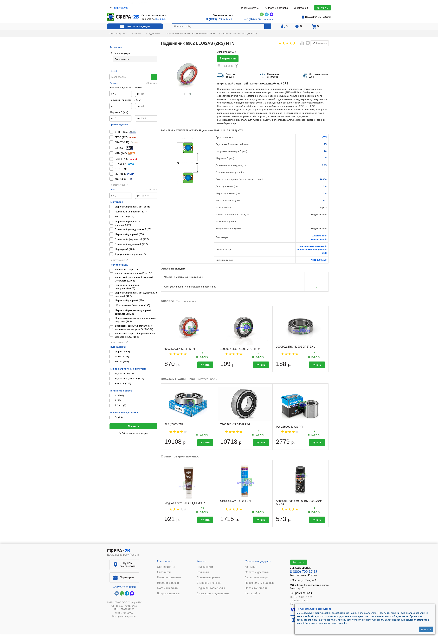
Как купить (251, 567)
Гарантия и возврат (257, 577)
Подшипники (205, 567)
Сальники (203, 572)
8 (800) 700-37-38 (220, 19)
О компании (301, 7)
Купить (205, 364)
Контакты (322, 7)
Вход (308, 16)
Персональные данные (259, 582)
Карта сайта (252, 593)
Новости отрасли (168, 582)
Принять (426, 629)
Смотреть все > (186, 301)
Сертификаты (166, 567)
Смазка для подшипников (213, 593)
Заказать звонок (223, 15)
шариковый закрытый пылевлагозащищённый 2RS (312, 249)
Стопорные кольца (209, 582)
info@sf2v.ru (120, 7)
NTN (324, 137)
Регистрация (322, 16)
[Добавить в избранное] (308, 43)
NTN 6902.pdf (319, 260)
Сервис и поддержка (258, 561)
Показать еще (117, 184)
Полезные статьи (249, 7)
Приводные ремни (208, 577)
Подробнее (139, 2)
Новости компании (169, 577)
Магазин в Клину (167, 588)
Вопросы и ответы (168, 593)
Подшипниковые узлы (211, 588)
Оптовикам (164, 572)
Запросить (228, 58)
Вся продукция (122, 53)
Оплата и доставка (276, 7)
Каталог (202, 561)
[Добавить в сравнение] (302, 43)
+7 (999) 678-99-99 (258, 19)
